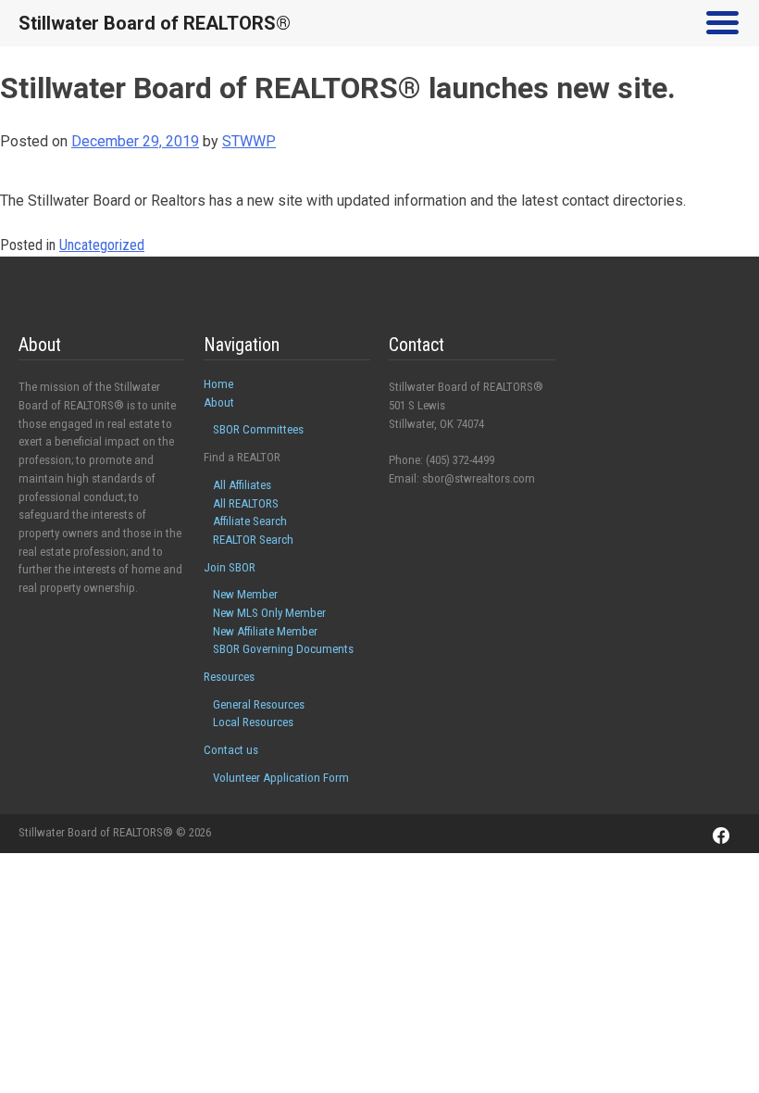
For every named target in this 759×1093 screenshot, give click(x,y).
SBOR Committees (258, 429)
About (219, 402)
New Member (245, 594)
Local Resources (253, 722)
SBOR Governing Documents (283, 649)
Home (218, 384)
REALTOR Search (253, 539)
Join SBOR (229, 567)
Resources (229, 677)
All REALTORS (246, 503)
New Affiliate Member (265, 631)
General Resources (259, 704)
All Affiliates (242, 485)
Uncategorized (101, 245)
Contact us (231, 750)
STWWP (249, 141)
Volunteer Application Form (281, 778)
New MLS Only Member (269, 613)
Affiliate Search (250, 521)
